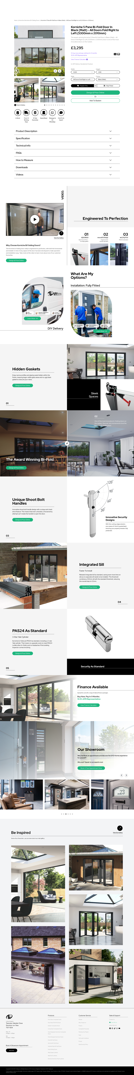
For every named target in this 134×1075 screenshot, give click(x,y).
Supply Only (84, 86)
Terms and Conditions (84, 1038)
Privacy (80, 1041)
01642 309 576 (112, 1025)
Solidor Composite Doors (54, 1025)
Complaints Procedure (84, 1029)
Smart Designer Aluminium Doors (55, 1037)
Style (72, 76)
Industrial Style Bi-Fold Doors (54, 1046)
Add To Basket (95, 100)
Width (73, 69)
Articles (80, 1019)
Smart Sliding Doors (52, 1049)
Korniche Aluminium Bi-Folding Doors (29, 20)
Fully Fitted (109, 86)
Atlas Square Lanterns (53, 1052)
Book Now (11, 1050)
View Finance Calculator (88, 705)
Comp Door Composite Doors (55, 1029)
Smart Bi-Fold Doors (52, 1040)
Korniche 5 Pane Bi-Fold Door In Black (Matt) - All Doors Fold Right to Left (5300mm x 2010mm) (67, 20)
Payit (80, 1035)
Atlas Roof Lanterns (52, 1055)
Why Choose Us (82, 1022)
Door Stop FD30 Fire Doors (54, 1022)
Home (16, 20)
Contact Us (112, 1019)
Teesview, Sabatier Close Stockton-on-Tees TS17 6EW (14, 1025)
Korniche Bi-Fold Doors (53, 1043)
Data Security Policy (83, 1044)
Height (98, 69)
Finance (80, 1025)
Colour (98, 76)
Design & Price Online (95, 92)
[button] (35, 219)
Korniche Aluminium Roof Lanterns (56, 1058)
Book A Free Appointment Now (91, 768)
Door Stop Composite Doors (54, 1019)
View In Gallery (21, 105)
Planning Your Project (83, 1032)
